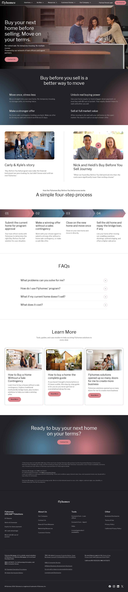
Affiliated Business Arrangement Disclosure (58, 566)
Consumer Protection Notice (63, 555)
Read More (14, 399)
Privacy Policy (109, 524)
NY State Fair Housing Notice (14, 573)
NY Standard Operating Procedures (16, 569)
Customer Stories (44, 532)
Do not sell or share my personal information (58, 569)
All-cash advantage (11, 531)
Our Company (42, 516)
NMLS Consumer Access (48, 472)
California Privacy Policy (113, 528)
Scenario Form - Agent (79, 522)
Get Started (120, 3)
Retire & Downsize (11, 522)
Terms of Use (109, 520)
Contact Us (11, 59)
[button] (28, 2)
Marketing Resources (45, 528)
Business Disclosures (112, 516)
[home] (9, 2)
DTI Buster (8, 518)
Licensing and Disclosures (53, 572)
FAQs (73, 526)
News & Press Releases (46, 524)
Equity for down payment (13, 527)
